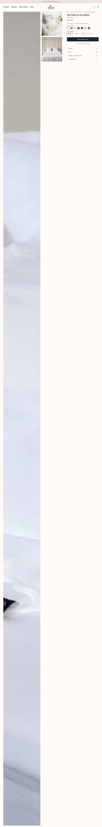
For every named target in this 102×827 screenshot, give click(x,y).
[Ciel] (71, 28)
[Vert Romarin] (89, 28)
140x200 (76, 33)
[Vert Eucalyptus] (85, 28)
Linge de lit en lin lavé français (76, 12)
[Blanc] (68, 28)
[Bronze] (78, 28)
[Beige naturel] (75, 28)
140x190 (69, 33)
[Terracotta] (82, 28)
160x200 (83, 33)
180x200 (90, 33)
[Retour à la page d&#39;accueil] (67, 12)
